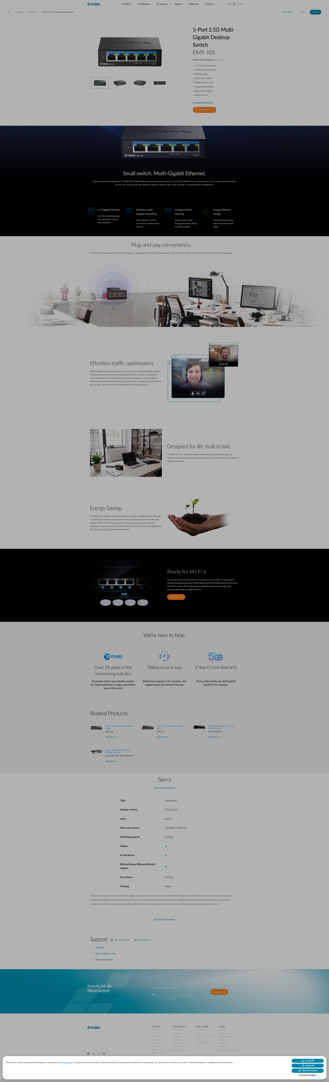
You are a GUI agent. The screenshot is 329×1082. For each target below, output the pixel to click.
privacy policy (67, 1062)
